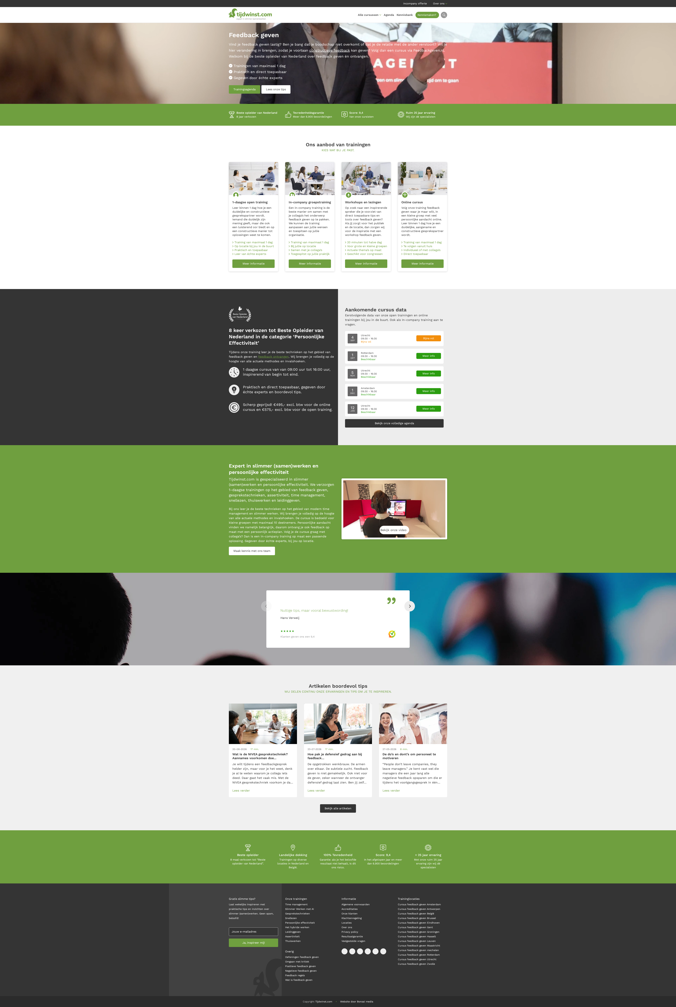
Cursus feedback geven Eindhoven (419, 922)
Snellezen (291, 918)
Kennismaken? (427, 15)
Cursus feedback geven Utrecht (417, 959)
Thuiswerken (293, 941)
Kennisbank (405, 15)
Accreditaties (350, 909)
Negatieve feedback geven (301, 970)
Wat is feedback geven (298, 979)
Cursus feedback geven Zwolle (416, 963)
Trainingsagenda (244, 89)
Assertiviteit (292, 936)
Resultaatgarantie (352, 936)
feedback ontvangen (273, 356)
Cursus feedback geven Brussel (417, 918)
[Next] (409, 606)
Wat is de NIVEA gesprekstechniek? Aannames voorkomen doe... (260, 756)
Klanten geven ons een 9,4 (297, 636)
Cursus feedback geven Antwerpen (419, 909)
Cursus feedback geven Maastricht (419, 945)
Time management (296, 904)
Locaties (347, 922)
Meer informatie (254, 263)
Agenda (389, 15)
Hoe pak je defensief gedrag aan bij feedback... (335, 756)
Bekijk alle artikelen (338, 808)
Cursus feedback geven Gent (415, 927)
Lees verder (241, 790)
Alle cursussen (368, 15)
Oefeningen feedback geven (302, 957)
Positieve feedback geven (300, 966)
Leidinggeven (293, 931)
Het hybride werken (297, 927)
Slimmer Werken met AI (299, 909)
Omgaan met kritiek (297, 961)
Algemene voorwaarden (356, 904)
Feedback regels (295, 975)
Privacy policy (350, 931)
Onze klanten (350, 913)
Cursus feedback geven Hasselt (417, 936)
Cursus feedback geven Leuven (417, 941)
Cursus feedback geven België (416, 913)
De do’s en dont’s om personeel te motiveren (409, 756)
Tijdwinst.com (323, 1001)
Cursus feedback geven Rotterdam (419, 954)
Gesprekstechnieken (297, 913)
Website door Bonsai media (356, 1001)
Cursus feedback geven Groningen (418, 931)
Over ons (439, 3)
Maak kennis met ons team (251, 551)
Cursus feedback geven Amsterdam (419, 904)
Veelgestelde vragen (353, 941)
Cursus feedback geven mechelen (418, 950)
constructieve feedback (329, 50)
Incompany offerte (415, 3)
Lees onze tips (276, 89)
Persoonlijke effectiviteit (300, 922)
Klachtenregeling (352, 918)
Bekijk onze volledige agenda (394, 423)
